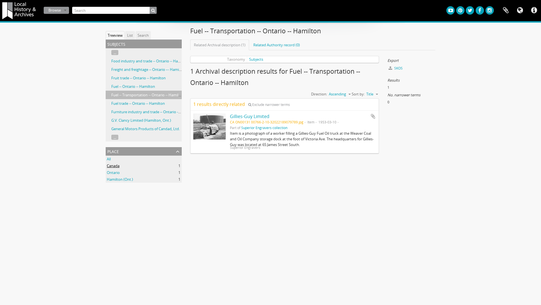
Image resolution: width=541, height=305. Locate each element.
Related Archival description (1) (219, 44)
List (130, 35)
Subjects (256, 59)
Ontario (113, 172)
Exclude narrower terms (270, 104)
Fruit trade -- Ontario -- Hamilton (138, 77)
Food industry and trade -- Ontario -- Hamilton (150, 61)
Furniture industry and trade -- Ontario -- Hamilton (153, 111)
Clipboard (506, 10)
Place (113, 151)
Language (520, 10)
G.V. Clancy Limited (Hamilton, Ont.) (141, 120)
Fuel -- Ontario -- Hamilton (133, 86)
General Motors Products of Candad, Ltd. (145, 128)
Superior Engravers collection (264, 127)
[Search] (153, 10)
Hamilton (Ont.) (120, 179)
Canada (113, 165)
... (115, 52)
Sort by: (358, 94)
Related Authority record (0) (276, 44)
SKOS (398, 68)
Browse (54, 10)
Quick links (534, 10)
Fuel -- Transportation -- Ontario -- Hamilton (147, 94)
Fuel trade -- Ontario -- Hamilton (138, 103)
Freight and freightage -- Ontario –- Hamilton (148, 69)
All (109, 159)
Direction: (319, 94)
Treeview (115, 35)
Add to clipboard (373, 116)
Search (143, 35)
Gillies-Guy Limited (249, 116)
